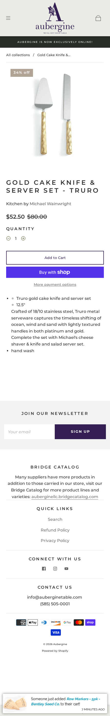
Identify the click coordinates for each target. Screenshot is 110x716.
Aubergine (60, 644)
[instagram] (55, 568)
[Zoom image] (55, 115)
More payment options (55, 284)
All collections (18, 55)
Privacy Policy (55, 540)
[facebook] (43, 568)
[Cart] (98, 18)
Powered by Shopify (55, 650)
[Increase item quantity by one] (23, 239)
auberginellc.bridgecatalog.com (64, 496)
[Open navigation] (11, 18)
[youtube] (66, 568)
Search (55, 519)
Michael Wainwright (50, 203)
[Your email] (29, 431)
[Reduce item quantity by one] (8, 239)
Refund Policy (55, 530)
